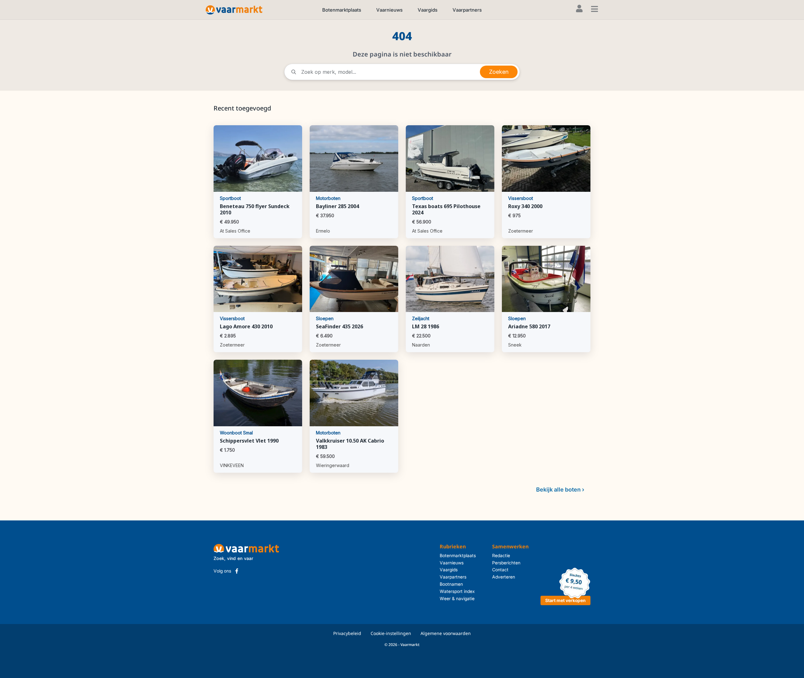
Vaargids (427, 10)
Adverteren (503, 576)
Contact (500, 569)
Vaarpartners (467, 10)
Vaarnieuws (389, 10)
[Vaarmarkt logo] (234, 9)
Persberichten (506, 562)
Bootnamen (451, 584)
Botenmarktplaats (341, 10)
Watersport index (457, 591)
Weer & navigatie (457, 598)
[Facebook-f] (236, 570)
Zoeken (498, 71)
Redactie (501, 555)
